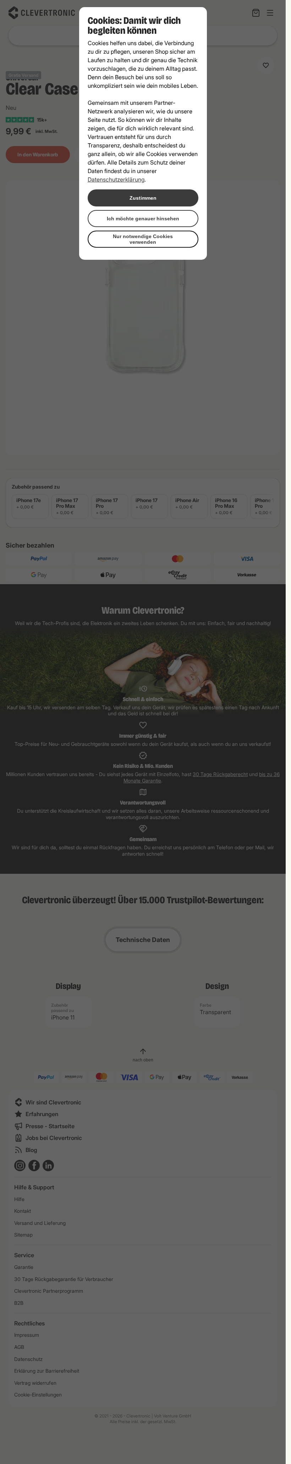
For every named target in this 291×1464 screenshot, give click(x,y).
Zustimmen (143, 198)
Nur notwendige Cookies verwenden (143, 239)
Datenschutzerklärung (116, 179)
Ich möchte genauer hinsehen (143, 218)
